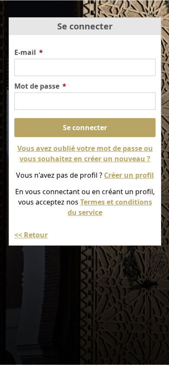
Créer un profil (129, 175)
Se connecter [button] (85, 127)
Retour (36, 235)
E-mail (28, 52)
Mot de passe (40, 86)
